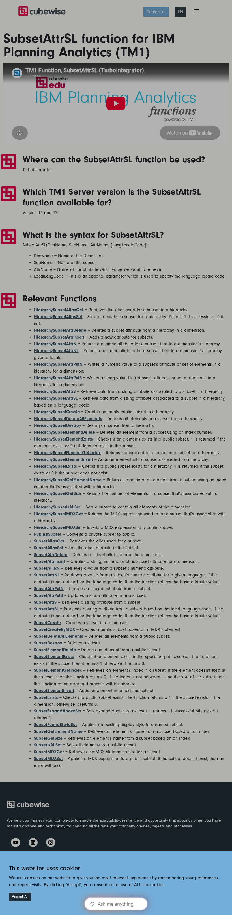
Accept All (20, 897)
